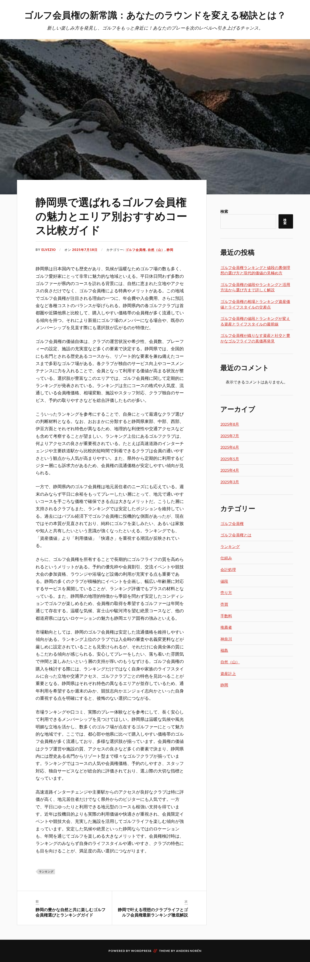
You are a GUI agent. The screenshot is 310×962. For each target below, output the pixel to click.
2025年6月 (229, 447)
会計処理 (228, 569)
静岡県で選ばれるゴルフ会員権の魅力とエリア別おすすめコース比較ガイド (111, 215)
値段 (224, 581)
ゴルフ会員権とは (235, 535)
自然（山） (156, 250)
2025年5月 (229, 458)
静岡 (170, 250)
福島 (224, 650)
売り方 (226, 592)
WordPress (141, 951)
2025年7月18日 (85, 250)
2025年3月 (229, 481)
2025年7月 (229, 435)
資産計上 (228, 673)
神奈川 (226, 638)
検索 (224, 211)
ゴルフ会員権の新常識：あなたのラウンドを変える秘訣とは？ (155, 14)
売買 (224, 604)
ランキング (46, 871)
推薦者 (226, 627)
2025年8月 (229, 424)
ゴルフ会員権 (135, 250)
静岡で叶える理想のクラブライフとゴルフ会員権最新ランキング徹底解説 (153, 912)
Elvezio (48, 250)
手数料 (226, 615)
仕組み (226, 558)
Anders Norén (189, 951)
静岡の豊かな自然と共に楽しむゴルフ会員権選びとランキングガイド (71, 912)
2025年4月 (229, 470)
